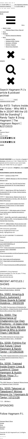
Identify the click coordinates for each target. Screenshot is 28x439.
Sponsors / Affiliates (11, 43)
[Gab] (3, 138)
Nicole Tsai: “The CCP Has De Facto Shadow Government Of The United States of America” (12, 185)
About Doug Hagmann (12, 46)
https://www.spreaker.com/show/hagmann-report (14, 253)
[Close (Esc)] (5, 436)
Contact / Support (11, 45)
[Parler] (5, 138)
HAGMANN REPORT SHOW (7, 101)
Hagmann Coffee (10, 39)
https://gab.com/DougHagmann (11, 259)
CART (7, 12)
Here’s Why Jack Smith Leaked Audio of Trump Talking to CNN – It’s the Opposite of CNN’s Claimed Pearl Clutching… (13, 219)
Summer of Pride (10, 175)
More (4, 37)
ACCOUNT (3, 12)
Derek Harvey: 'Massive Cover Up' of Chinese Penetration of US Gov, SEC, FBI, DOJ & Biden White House (13, 198)
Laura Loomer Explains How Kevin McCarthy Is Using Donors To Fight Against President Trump (12, 205)
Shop (4, 32)
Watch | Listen (7, 28)
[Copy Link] (12, 138)
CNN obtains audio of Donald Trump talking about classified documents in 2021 (13, 212)
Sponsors (2, 427)
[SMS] (10, 138)
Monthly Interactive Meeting (13, 35)
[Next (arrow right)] (2, 438)
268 (5, 401)
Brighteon (2, 161)
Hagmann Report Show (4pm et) (15, 30)
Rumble (24, 159)
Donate (2, 423)
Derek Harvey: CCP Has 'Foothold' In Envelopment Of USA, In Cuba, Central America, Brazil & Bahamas (13, 192)
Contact (2, 428)
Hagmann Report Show (6, 421)
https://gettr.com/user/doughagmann (13, 261)
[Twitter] (7, 138)
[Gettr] (1, 138)
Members (5, 33)
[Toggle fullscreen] (2, 436)
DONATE (2, 61)
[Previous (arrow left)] (0, 438)
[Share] (3, 436)
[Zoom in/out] (0, 436)
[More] (14, 138)
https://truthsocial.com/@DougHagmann (15, 265)
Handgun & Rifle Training (12, 41)
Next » (8, 401)
